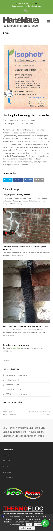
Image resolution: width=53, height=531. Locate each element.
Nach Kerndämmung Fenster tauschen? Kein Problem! (25, 326)
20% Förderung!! (12, 380)
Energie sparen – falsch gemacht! (16, 194)
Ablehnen (39, 525)
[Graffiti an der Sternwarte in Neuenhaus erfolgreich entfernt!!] (26, 225)
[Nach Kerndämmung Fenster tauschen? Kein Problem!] (26, 291)
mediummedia (29, 120)
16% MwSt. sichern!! (13, 389)
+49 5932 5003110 (25, 3)
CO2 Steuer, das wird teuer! (16, 394)
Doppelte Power (12, 384)
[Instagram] (27, 10)
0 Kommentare (28, 123)
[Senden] (48, 360)
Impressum (7, 472)
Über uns (6, 455)
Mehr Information (27, 528)
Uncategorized (10, 123)
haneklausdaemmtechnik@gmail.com (26, 6)
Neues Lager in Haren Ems (16, 375)
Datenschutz (8, 477)
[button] (8, 180)
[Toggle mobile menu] (48, 21)
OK (29, 525)
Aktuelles (6, 460)
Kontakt (6, 466)
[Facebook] (25, 10)
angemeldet (16, 348)
